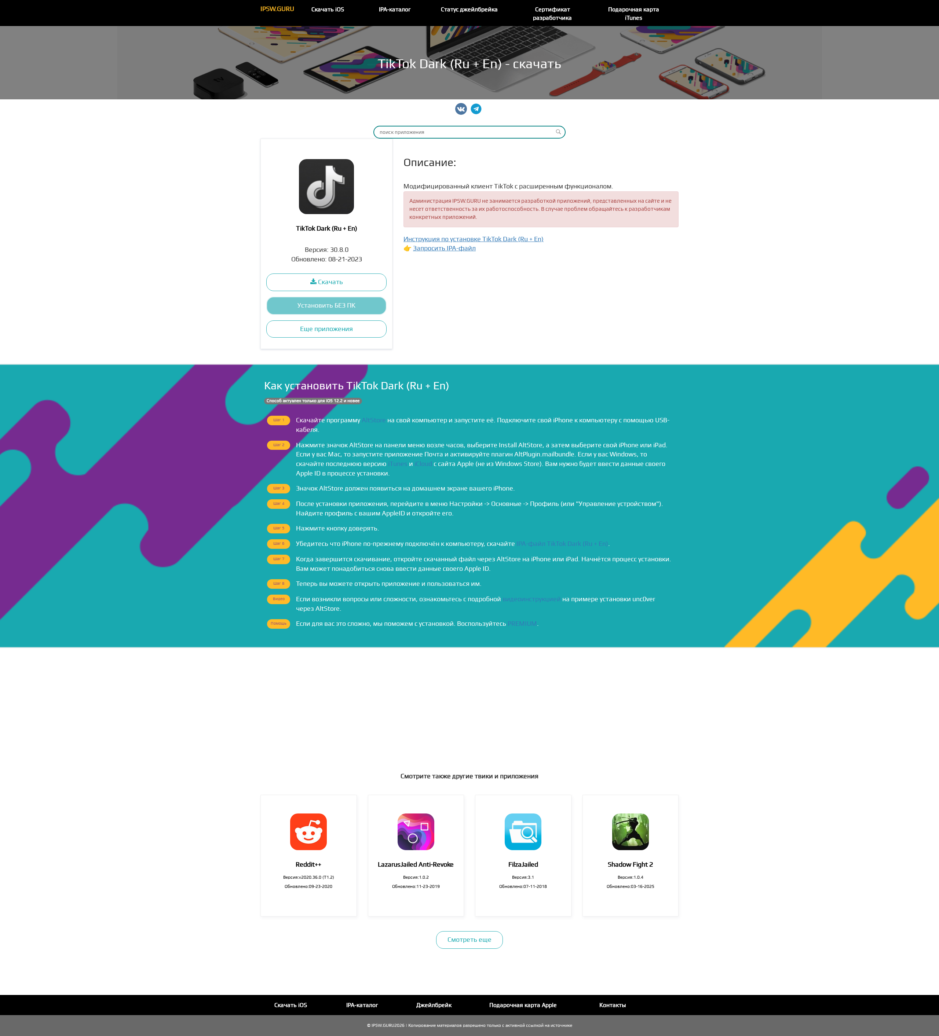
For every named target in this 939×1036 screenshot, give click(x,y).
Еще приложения (326, 329)
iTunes (398, 463)
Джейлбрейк (434, 1005)
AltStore (374, 420)
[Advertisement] (469, 703)
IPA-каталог (395, 9)
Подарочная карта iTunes (633, 13)
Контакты (612, 1005)
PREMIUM (522, 623)
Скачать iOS (327, 9)
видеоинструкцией (532, 599)
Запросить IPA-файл (444, 248)
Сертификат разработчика (552, 13)
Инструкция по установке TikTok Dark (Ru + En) (473, 239)
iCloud (423, 463)
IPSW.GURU (277, 8)
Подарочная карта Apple (523, 1005)
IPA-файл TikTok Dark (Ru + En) (562, 543)
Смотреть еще (469, 939)
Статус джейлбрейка (469, 9)
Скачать (330, 282)
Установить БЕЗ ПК (326, 305)
